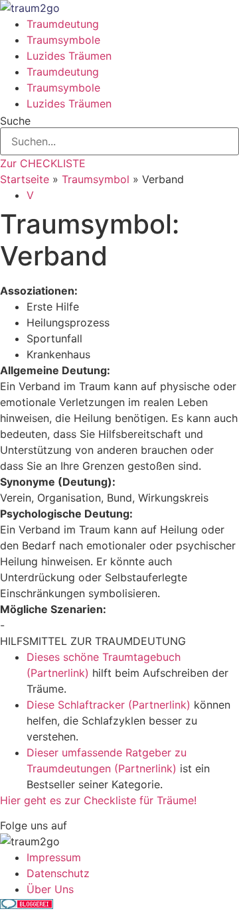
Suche (15, 120)
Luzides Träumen (69, 55)
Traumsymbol (95, 179)
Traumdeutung (63, 24)
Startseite (24, 179)
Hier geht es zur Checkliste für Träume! (98, 800)
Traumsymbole (63, 39)
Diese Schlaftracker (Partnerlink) (109, 704)
